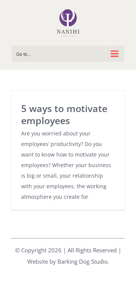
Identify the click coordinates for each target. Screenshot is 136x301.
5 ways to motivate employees (64, 114)
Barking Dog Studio (82, 261)
